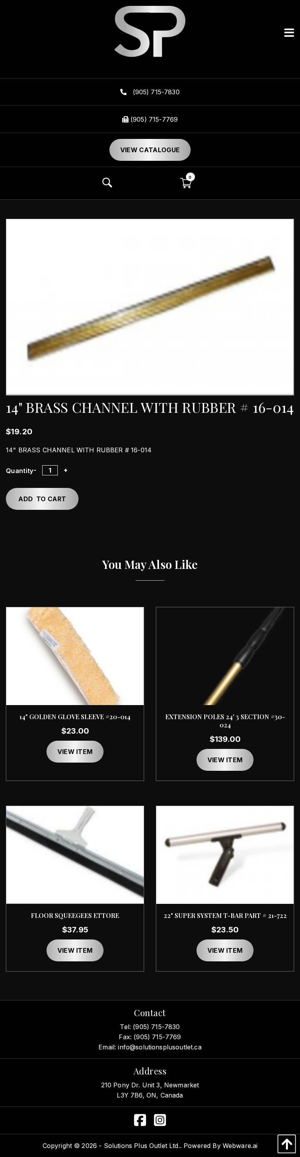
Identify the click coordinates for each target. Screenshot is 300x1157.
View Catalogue (150, 150)
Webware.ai (240, 1146)
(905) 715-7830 (154, 92)
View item (75, 752)
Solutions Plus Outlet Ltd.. (143, 1146)
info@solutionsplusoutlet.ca (159, 1047)
